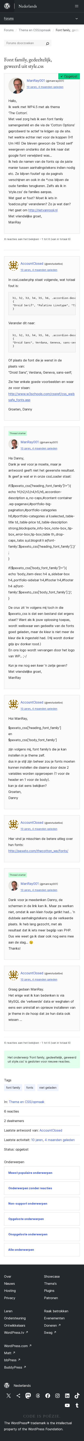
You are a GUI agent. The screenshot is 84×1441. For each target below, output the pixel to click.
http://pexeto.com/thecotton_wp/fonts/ (38, 851)
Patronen (51, 1298)
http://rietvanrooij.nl (42, 210)
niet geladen (47, 1087)
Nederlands (22, 1386)
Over (7, 1276)
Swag (50, 1332)
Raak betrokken (56, 1311)
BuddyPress (15, 1367)
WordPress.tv (16, 1332)
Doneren (52, 1325)
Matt (9, 1353)
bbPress (12, 1360)
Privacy (9, 1298)
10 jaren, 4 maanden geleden (45, 86)
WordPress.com (18, 1346)
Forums (9, 18)
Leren (8, 1311)
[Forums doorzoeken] (47, 43)
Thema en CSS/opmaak (35, 30)
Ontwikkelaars (14, 1325)
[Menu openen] (77, 6)
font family (13, 1087)
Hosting (10, 1291)
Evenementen (54, 1318)
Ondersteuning (15, 1318)
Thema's (50, 1284)
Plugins (49, 1291)
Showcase (52, 1276)
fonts (29, 1087)
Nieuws (9, 1284)
